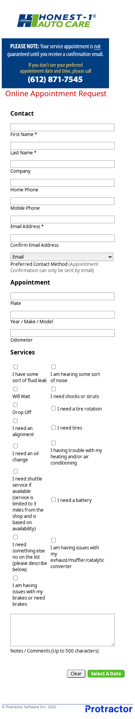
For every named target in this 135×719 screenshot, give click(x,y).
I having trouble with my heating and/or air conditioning (76, 456)
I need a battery (74, 500)
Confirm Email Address (34, 245)
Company (20, 171)
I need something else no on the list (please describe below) (29, 557)
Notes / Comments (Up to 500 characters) (54, 651)
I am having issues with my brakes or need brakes (28, 594)
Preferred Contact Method (54, 267)
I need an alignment (23, 431)
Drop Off (21, 412)
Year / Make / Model (31, 321)
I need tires (69, 428)
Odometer (21, 340)
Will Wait (21, 396)
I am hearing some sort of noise (75, 377)
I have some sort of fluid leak (29, 377)
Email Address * (27, 226)
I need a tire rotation (79, 409)
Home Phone (24, 190)
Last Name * (23, 153)
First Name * (23, 134)
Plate (15, 303)
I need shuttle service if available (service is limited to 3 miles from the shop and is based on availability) (28, 504)
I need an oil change (25, 456)
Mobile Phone (25, 208)
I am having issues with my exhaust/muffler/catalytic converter (77, 557)
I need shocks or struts (75, 396)
